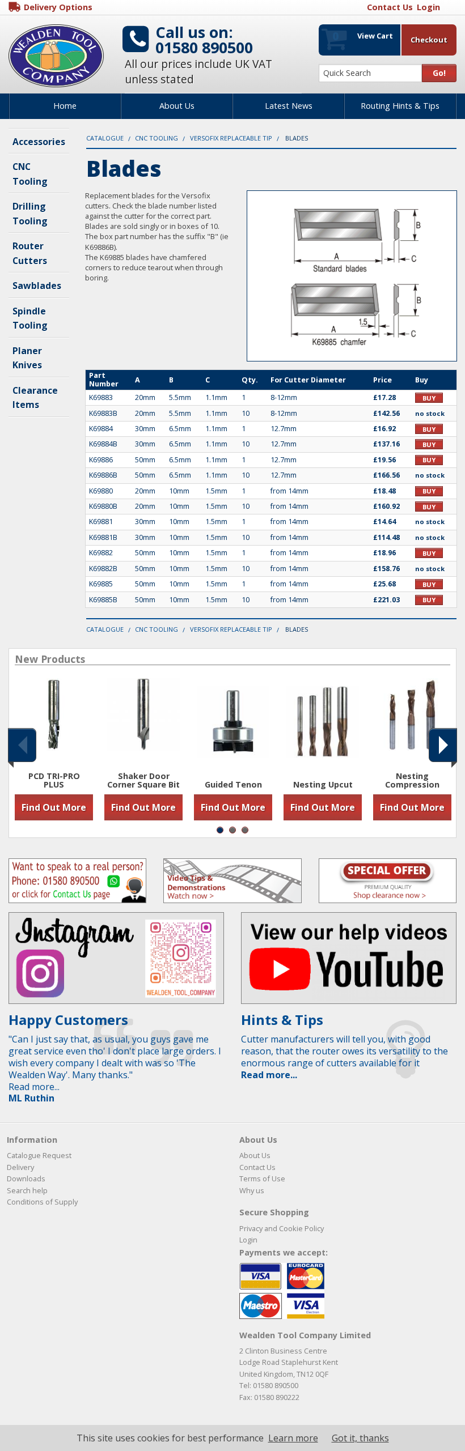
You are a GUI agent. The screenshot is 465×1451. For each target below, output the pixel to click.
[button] (22, 745)
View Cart (362, 36)
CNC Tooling (156, 138)
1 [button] (220, 830)
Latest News (288, 105)
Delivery (20, 1167)
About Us (177, 105)
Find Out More (54, 807)
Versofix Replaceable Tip (231, 138)
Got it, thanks (360, 1438)
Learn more (293, 1438)
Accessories (38, 141)
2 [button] (232, 830)
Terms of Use (262, 1178)
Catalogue (105, 138)
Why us (251, 1190)
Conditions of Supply (42, 1202)
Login (248, 1240)
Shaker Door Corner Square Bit (143, 780)
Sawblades (36, 285)
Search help (27, 1190)
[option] (54, 749)
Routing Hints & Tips (400, 105)
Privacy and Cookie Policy (281, 1228)
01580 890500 (204, 47)
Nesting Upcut (323, 785)
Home (65, 105)
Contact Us (257, 1167)
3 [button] (245, 830)
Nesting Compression (412, 780)
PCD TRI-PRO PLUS (54, 780)
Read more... (269, 1075)
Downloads (26, 1178)
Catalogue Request (39, 1155)
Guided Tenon (233, 785)
